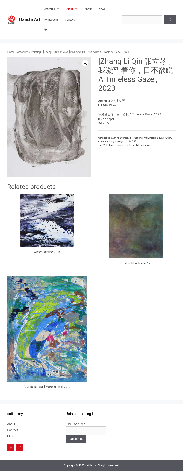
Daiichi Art (30, 19)
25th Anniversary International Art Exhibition (126, 145)
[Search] (170, 19)
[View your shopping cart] (45, 30)
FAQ (10, 436)
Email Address (75, 424)
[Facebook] (10, 447)
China (101, 141)
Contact (70, 19)
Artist (69, 9)
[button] (85, 63)
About (88, 9)
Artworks (49, 9)
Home (11, 52)
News (102, 9)
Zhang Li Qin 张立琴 (125, 141)
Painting (36, 52)
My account (51, 19)
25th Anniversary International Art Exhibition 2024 (137, 137)
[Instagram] (19, 447)
